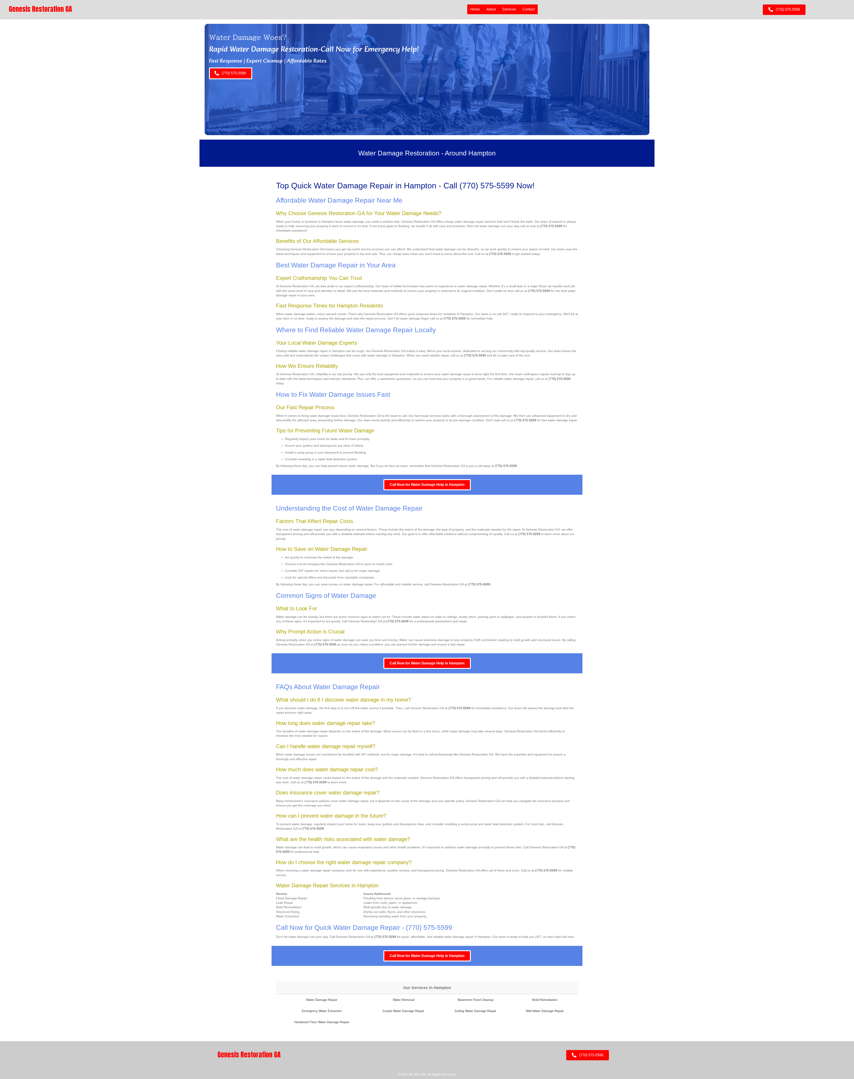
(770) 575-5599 (486, 185)
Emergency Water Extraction (322, 1011)
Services (509, 9)
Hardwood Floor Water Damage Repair (321, 1022)
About (491, 9)
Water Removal (403, 1000)
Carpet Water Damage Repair (403, 1011)
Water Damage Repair (321, 1000)
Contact (528, 9)
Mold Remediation (545, 1000)
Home (475, 9)
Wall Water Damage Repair (545, 1011)
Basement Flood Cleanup (475, 1000)
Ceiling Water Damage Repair (475, 1011)
